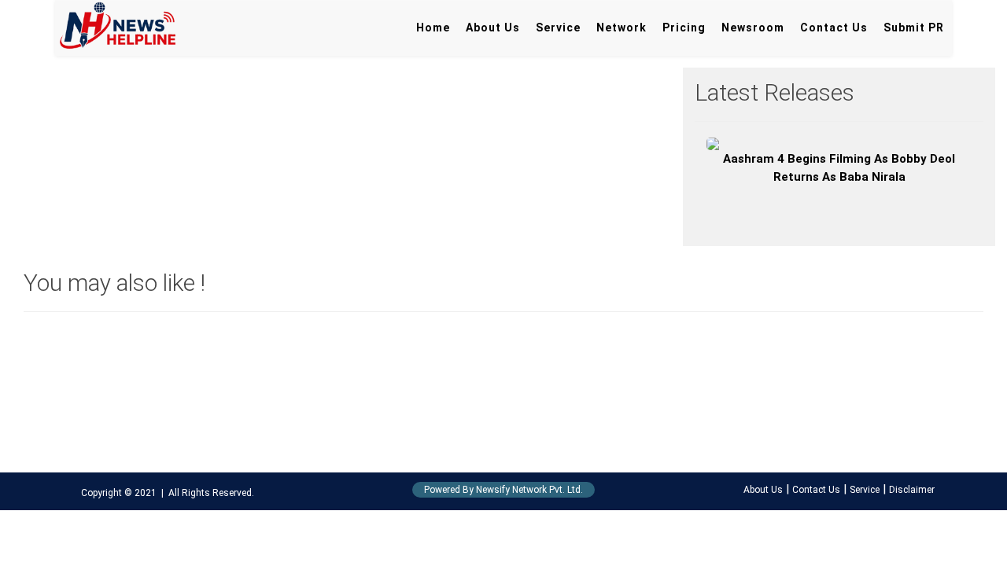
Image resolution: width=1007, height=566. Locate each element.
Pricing (684, 27)
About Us (493, 27)
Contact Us (834, 27)
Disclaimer (912, 489)
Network (621, 27)
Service (558, 27)
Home (433, 27)
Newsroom (752, 27)
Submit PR (913, 27)
